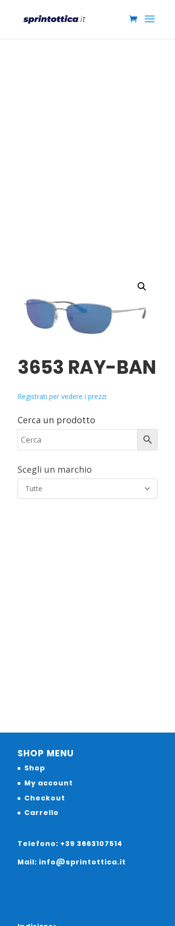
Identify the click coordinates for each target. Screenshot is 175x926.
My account (48, 783)
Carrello (41, 812)
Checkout (44, 798)
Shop (34, 768)
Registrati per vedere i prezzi (62, 396)
